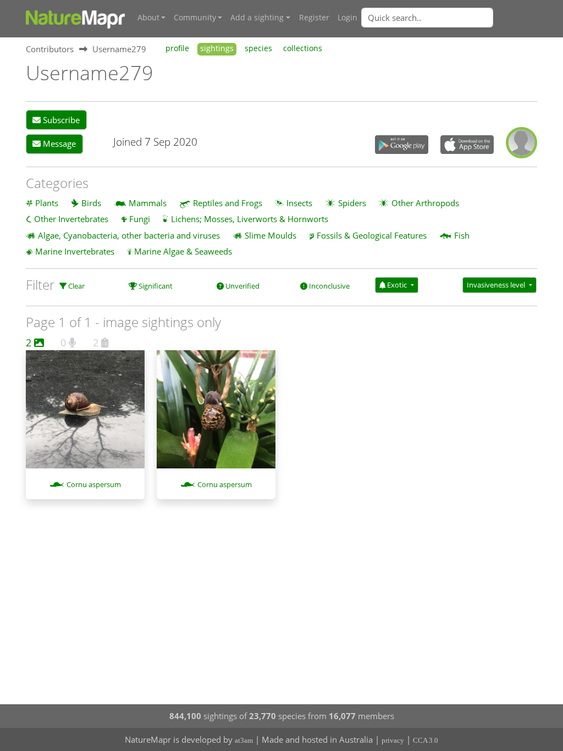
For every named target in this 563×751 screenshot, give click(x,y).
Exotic (397, 285)
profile (177, 48)
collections (302, 48)
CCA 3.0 (425, 740)
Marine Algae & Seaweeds (183, 251)
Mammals (148, 202)
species (258, 48)
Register (314, 18)
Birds (91, 202)
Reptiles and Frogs (227, 202)
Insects (299, 202)
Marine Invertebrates (74, 251)
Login (347, 18)
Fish (462, 235)
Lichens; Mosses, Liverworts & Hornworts (249, 218)
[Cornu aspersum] (85, 415)
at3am (244, 740)
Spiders (352, 202)
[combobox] (449, 17)
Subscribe (60, 119)
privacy (393, 740)
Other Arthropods (425, 202)
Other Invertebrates (71, 218)
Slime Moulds (270, 235)
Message (58, 143)
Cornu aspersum (94, 484)
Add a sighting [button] (257, 18)
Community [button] (195, 18)
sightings (217, 48)
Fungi (139, 218)
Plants (46, 202)
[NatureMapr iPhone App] (467, 145)
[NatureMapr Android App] (401, 145)
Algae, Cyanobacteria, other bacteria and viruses (129, 235)
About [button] (148, 18)
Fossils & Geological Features (372, 235)
